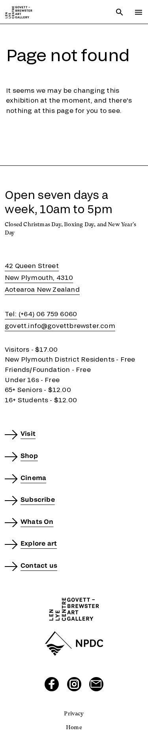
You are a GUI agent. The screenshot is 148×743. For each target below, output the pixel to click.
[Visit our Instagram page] (74, 684)
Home (74, 727)
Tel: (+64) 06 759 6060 (41, 313)
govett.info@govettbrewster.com (60, 325)
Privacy (74, 713)
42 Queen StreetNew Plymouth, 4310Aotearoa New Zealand (42, 277)
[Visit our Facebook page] (52, 684)
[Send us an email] (96, 684)
